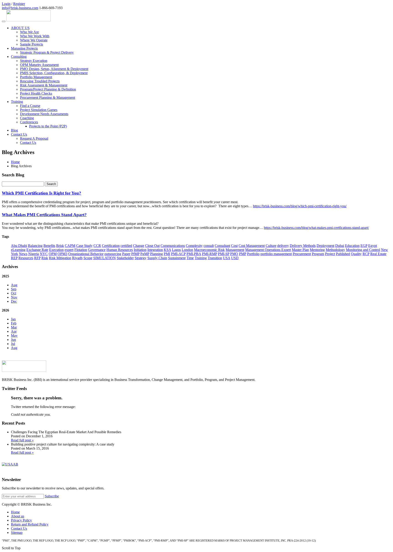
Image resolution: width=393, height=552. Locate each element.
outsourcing (112, 254)
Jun (13, 340)
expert (69, 250)
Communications (173, 246)
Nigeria (33, 254)
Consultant (222, 246)
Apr (14, 331)
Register (19, 4)
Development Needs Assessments (44, 114)
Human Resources (119, 250)
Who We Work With (34, 36)
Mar (14, 327)
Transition (215, 258)
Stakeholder (125, 258)
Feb (13, 323)
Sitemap (17, 532)
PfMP (135, 254)
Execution (56, 250)
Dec (14, 301)
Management (235, 250)
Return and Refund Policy (29, 524)
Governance (97, 250)
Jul (13, 344)
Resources (25, 258)
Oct (13, 293)
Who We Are (29, 32)
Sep (13, 289)
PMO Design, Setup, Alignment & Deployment (54, 69)
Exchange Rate (37, 250)
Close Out (152, 246)
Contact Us (19, 134)
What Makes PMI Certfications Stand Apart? (44, 214)
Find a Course (30, 106)
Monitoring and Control (363, 250)
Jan (13, 319)
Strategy (140, 258)
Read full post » (22, 440)
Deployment (325, 246)
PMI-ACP (178, 254)
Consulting (19, 56)
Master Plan (300, 250)
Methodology (335, 250)
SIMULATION (104, 258)
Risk (44, 258)
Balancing (35, 246)
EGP (363, 246)
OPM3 (62, 254)
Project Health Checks (36, 93)
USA (226, 258)
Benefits (49, 246)
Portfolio (253, 254)
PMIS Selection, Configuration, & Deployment (54, 73)
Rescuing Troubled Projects (40, 81)
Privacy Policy (21, 520)
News (23, 254)
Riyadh (77, 258)
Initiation (140, 250)
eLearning (18, 250)
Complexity (194, 246)
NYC (44, 254)
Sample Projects (31, 44)
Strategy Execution (33, 61)
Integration (155, 250)
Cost (234, 246)
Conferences (29, 122)
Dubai (339, 246)
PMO (234, 254)
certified (126, 246)
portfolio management (276, 254)
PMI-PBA (193, 254)
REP (14, 258)
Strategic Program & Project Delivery (47, 52)
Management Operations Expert (268, 250)
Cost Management (252, 246)
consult (209, 246)
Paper (126, 254)
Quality (356, 254)
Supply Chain (157, 258)
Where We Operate (34, 40)
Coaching (27, 118)
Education (352, 246)
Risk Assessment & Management (43, 85)
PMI (167, 254)
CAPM (70, 246)
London (187, 250)
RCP (366, 254)
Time (190, 258)
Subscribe (52, 496)
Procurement (302, 254)
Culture (271, 246)
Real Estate (378, 254)
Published (343, 254)
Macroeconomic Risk (209, 250)
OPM (53, 254)
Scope (87, 258)
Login (6, 4)
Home (15, 162)
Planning (156, 254)
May (14, 335)
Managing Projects (24, 48)
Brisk (60, 246)
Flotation (80, 250)
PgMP (144, 254)
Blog (14, 130)
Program (318, 254)
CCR (97, 246)
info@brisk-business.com (20, 8)
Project (330, 254)
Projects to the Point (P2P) (48, 126)
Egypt (372, 246)
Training (17, 102)
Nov (14, 297)
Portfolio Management (36, 77)
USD (235, 258)
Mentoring (317, 250)
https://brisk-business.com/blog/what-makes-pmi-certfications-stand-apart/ (316, 228)
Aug (14, 285)
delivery (283, 246)
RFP (37, 258)
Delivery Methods (303, 246)
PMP (242, 254)
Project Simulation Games (38, 110)
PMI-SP (223, 254)
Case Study (84, 246)
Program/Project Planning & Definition (48, 89)
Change (138, 246)
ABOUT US (20, 28)
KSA (167, 250)
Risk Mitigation (60, 258)
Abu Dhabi (19, 246)
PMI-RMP (209, 254)
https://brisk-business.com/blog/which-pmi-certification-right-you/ (300, 206)
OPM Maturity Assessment (39, 65)
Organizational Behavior (85, 254)
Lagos (176, 250)
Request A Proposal (34, 138)
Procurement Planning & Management (47, 97)
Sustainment (177, 258)
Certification (111, 246)
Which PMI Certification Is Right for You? (41, 193)
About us (17, 516)
